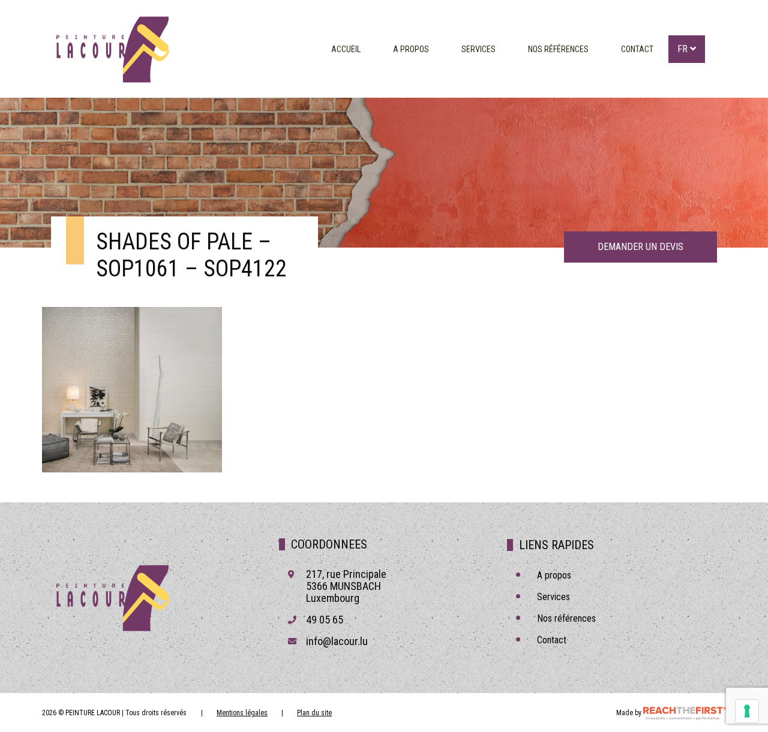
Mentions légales (242, 713)
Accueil (346, 49)
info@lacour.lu (337, 641)
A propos (411, 49)
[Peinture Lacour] (111, 48)
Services (478, 49)
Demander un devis (640, 246)
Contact (637, 49)
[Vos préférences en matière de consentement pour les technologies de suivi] (747, 711)
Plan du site (314, 713)
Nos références (558, 49)
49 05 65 (324, 619)
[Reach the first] (684, 713)
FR (683, 49)
